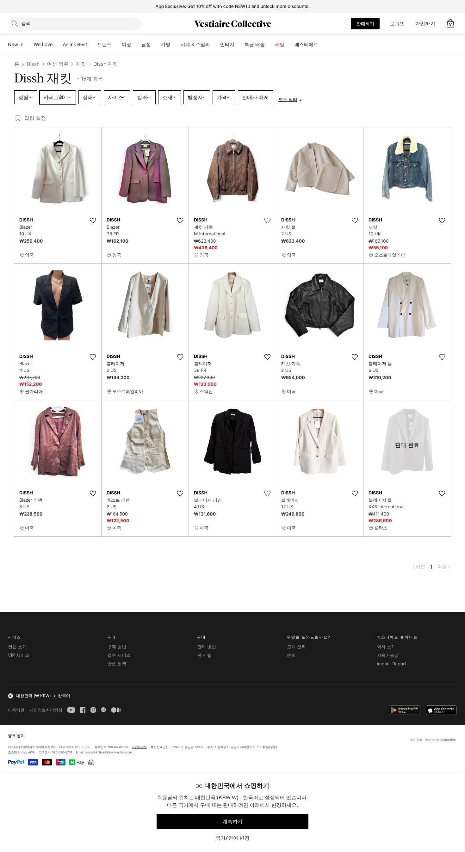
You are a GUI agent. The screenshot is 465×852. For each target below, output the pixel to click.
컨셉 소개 (17, 647)
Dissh (33, 64)
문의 (291, 655)
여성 (126, 44)
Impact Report (391, 664)
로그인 (397, 23)
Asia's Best (75, 44)
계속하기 (232, 821)
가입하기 (425, 23)
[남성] (155, 44)
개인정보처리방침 (45, 710)
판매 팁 (204, 655)
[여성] (136, 44)
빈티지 (227, 44)
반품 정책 (116, 664)
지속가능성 (388, 655)
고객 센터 (296, 647)
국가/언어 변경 (232, 838)
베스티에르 (306, 44)
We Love (43, 44)
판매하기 (365, 23)
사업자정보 (139, 747)
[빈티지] (239, 44)
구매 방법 (116, 647)
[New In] (28, 44)
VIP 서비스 (18, 655)
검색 (25, 23)
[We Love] (57, 44)
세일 (279, 44)
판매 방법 (206, 647)
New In (15, 44)
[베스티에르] (323, 44)
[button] (450, 23)
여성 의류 (58, 64)
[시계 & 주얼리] (215, 44)
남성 (146, 44)
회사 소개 (386, 647)
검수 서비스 (119, 655)
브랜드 (104, 44)
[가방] (175, 44)
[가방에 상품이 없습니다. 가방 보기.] (450, 23)
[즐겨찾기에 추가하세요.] (92, 220)
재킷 (81, 64)
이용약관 (16, 710)
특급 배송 (255, 44)
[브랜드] (116, 44)
